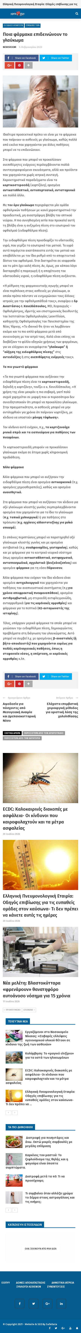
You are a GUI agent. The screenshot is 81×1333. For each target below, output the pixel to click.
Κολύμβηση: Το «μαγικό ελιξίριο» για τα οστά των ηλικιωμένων (49, 1055)
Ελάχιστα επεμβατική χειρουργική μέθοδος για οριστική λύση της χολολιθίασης (62, 710)
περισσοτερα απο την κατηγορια (22, 738)
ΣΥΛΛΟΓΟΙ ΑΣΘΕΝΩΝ (28, 1286)
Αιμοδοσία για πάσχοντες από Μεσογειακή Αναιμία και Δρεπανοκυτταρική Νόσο (19, 712)
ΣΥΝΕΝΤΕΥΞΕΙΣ (56, 1286)
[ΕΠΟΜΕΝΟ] (15, 1112)
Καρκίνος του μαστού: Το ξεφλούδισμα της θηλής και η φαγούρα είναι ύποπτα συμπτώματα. (37, 1161)
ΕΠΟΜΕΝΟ (28, 1010)
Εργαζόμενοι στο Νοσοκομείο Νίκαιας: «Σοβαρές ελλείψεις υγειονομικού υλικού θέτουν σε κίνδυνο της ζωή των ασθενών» (38, 1038)
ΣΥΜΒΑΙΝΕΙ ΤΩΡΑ (33, 25)
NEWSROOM (9, 47)
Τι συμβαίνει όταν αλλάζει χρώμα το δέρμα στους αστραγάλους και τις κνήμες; (50, 1197)
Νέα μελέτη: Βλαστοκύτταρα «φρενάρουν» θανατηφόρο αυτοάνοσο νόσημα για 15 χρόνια (36, 989)
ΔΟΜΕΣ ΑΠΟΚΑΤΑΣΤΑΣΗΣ (30, 1282)
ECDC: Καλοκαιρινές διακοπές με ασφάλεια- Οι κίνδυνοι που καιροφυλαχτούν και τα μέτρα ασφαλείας (39, 1076)
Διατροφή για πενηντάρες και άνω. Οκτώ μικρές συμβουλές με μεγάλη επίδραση (48, 1142)
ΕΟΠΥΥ (6, 1282)
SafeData (51, 1324)
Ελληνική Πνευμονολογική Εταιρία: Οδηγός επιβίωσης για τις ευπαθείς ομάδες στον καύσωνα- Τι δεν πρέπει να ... (40, 1098)
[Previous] (8, 1112)
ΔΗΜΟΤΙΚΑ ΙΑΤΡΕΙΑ (63, 1282)
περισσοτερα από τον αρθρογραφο (43, 733)
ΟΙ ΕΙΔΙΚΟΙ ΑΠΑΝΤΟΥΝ (13, 25)
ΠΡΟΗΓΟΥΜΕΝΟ (13, 1010)
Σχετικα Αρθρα (12, 733)
